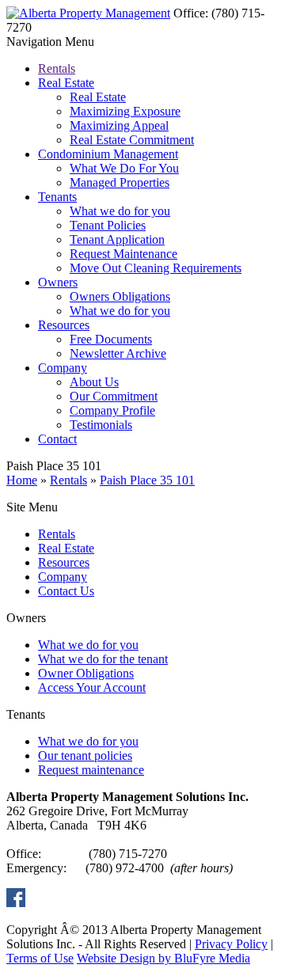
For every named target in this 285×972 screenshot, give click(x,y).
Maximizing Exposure (125, 111)
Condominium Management (108, 154)
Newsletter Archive (118, 353)
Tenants (57, 196)
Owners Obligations (120, 296)
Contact (57, 439)
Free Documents (111, 339)
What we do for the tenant (103, 659)
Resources (63, 325)
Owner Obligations (86, 673)
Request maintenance (91, 769)
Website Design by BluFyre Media (163, 958)
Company (62, 367)
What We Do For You (124, 168)
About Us (94, 382)
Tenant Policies (108, 225)
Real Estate (66, 82)
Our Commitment (114, 396)
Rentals (56, 68)
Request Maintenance (123, 253)
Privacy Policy (231, 944)
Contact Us (66, 591)
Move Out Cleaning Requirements (155, 268)
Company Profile (112, 410)
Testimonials (101, 424)
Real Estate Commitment (132, 139)
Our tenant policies (85, 755)
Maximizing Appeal (119, 125)
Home (21, 480)
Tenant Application (117, 239)
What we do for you (120, 211)
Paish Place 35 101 (147, 480)
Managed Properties (119, 182)
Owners (58, 282)
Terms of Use (40, 958)
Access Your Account (92, 687)
